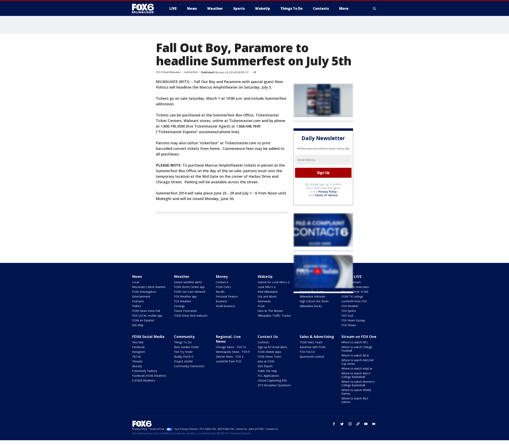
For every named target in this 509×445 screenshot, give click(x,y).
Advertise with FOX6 (312, 347)
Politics (136, 306)
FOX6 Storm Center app (189, 287)
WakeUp (265, 276)
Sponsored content (312, 356)
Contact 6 (222, 282)
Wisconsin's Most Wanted (148, 287)
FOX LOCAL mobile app (147, 315)
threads (358, 424)
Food (261, 306)
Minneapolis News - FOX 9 (233, 352)
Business (221, 301)
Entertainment (141, 296)
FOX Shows (348, 325)
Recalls (220, 292)
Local (135, 282)
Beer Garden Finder (186, 347)
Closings (179, 306)
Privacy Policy (327, 191)
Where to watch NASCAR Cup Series (357, 362)
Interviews (264, 301)
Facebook (138, 347)
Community (184, 336)
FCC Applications (268, 376)
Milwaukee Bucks (311, 306)
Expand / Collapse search (374, 9)
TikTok (136, 356)
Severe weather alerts (188, 282)
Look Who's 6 (266, 287)
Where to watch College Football (356, 348)
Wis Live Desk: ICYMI (354, 292)
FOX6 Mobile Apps (269, 352)
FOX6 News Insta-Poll (146, 311)
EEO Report (265, 366)
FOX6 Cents (223, 287)
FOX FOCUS (307, 352)
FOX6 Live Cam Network (190, 292)
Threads (137, 361)
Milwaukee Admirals (312, 296)
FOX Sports (348, 311)
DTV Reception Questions (274, 385)
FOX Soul (347, 315)
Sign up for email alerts (272, 347)
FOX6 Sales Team (311, 342)
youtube (366, 424)
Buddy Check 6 (183, 356)
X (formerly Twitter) (144, 371)
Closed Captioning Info (272, 380)
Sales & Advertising (317, 336)
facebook (334, 424)
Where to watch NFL (354, 342)
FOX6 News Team (269, 356)
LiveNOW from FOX (354, 301)
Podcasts (138, 301)
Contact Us (268, 336)
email (374, 424)
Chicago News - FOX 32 (231, 347)
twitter (342, 424)
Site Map (137, 325)
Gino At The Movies (270, 311)
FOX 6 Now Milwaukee (168, 72)
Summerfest (191, 72)
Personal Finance (227, 296)
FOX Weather (182, 301)
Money (222, 276)
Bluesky (137, 366)
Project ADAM (183, 361)
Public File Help (267, 371)
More (343, 8)
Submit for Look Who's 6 (274, 282)
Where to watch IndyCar (356, 368)
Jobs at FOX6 (266, 361)
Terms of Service (326, 195)
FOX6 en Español (143, 320)
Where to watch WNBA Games (356, 391)
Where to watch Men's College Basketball (355, 375)
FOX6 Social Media (148, 336)
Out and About (267, 296)
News (137, 276)
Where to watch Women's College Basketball (358, 383)
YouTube (138, 342)
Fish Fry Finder (183, 352)
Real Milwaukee (268, 292)
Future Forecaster (185, 311)
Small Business (225, 306)
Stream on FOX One (358, 336)
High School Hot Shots (314, 301)
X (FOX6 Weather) (143, 380)
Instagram (138, 352)
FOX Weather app (185, 296)
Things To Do (183, 342)
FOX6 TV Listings (352, 296)
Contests (263, 342)
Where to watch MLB (355, 355)
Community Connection (189, 366)
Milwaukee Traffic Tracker (274, 315)
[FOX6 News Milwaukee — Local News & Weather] (145, 8)
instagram (350, 424)
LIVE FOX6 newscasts (355, 287)
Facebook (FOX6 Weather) (149, 376)
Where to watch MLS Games (354, 400)
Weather (181, 276)
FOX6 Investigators (144, 292)
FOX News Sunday (353, 320)
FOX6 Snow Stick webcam (190, 315)
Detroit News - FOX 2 (229, 356)
